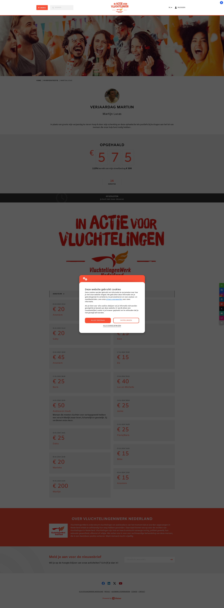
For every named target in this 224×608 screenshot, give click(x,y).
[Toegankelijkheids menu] (221, 2)
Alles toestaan (98, 320)
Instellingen (126, 320)
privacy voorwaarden (114, 299)
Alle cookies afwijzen (112, 326)
